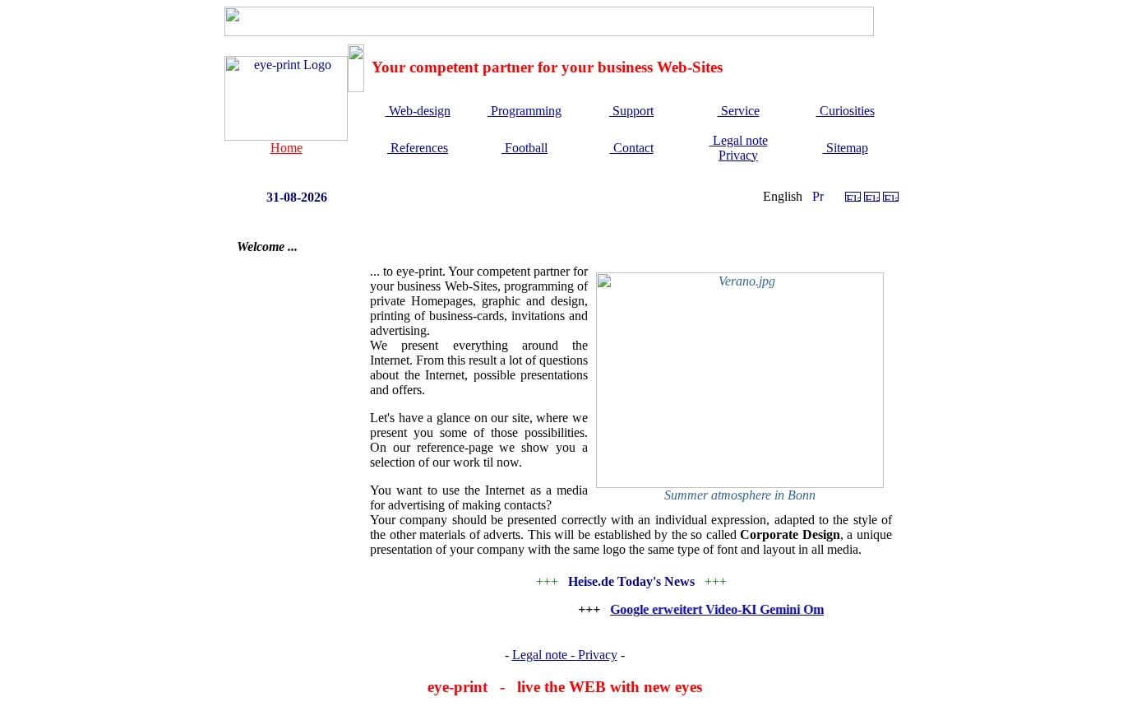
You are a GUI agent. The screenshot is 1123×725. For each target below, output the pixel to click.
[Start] (286, 136)
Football (524, 148)
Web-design (418, 111)
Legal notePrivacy (738, 147)
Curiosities (845, 111)
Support (631, 111)
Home (286, 148)
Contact (632, 148)
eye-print (457, 686)
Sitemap (845, 148)
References (417, 148)
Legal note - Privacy (564, 655)
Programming (525, 111)
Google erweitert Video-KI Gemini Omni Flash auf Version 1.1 (777, 609)
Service (739, 111)
